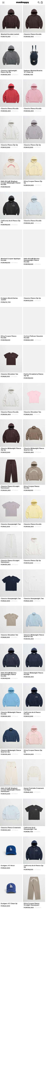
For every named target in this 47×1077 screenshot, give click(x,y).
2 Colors (14, 36)
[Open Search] (38, 2)
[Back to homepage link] (22, 3)
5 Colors (37, 414)
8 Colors (14, 111)
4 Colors (37, 36)
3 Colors (14, 224)
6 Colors (14, 147)
